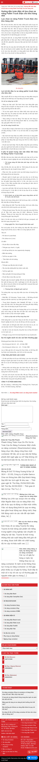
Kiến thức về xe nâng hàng (15, 6)
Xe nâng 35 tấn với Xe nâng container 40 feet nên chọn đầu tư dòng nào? (19, 713)
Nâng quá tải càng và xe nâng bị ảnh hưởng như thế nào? (18, 703)
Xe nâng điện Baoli (10, 593)
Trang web (4, 429)
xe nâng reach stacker (30, 392)
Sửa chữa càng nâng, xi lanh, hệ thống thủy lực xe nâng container (28, 551)
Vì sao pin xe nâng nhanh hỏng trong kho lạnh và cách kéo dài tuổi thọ (19, 698)
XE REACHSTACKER (10, 601)
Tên (3, 424)
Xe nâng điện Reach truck (12, 620)
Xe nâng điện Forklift (11, 626)
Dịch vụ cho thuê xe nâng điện (10, 752)
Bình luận (4, 405)
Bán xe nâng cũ (7, 749)
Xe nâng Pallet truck (16, 392)
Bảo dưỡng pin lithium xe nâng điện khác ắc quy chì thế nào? (18, 708)
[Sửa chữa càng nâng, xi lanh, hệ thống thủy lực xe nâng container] (9, 554)
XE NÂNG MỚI (8, 589)
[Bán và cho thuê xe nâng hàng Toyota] (9, 521)
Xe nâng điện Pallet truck (12, 623)
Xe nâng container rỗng (12, 608)
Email (3, 426)
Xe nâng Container (8, 740)
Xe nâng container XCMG (12, 611)
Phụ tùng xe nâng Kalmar (11, 636)
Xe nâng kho (19, 88)
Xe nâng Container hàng (12, 605)
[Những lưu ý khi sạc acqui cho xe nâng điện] (10, 494)
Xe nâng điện (6, 742)
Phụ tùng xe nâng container (8, 745)
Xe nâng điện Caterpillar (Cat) (14, 596)
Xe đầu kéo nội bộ (9, 633)
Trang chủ (4, 6)
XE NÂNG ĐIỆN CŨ (9, 615)
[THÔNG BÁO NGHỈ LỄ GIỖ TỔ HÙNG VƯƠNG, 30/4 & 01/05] (10, 465)
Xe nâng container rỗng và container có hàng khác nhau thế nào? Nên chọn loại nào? (18, 693)
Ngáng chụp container (11, 639)
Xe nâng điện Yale (10, 629)
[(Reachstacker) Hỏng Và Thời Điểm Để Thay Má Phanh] (13, 436)
